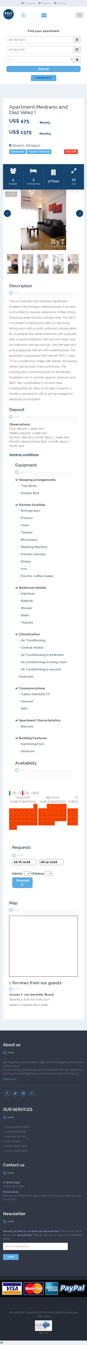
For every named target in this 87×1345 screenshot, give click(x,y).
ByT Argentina (29, 1312)
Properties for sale (15, 1136)
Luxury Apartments (16, 1150)
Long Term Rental (15, 1131)
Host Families (12, 1141)
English (45, 3)
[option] (43, 220)
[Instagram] (23, 1093)
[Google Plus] (32, 1093)
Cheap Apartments (15, 1145)
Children (37, 873)
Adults (17, 873)
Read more (9, 1079)
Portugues (30, 3)
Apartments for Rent (16, 1126)
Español (61, 3)
